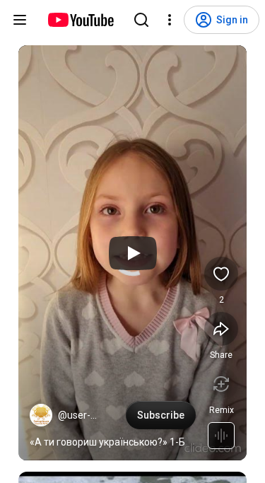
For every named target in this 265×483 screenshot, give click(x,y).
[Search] (141, 19)
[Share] (221, 329)
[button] (41, 415)
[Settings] (169, 19)
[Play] (133, 253)
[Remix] (221, 384)
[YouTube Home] (80, 20)
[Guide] (19, 19)
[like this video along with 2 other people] (221, 274)
